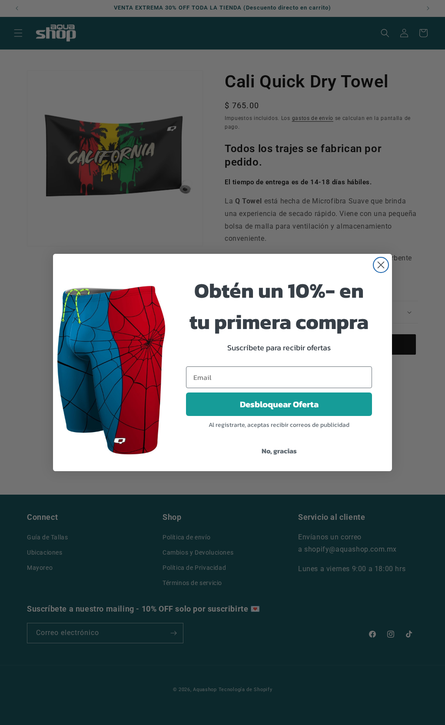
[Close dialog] (381, 265)
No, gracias (279, 451)
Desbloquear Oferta (279, 404)
